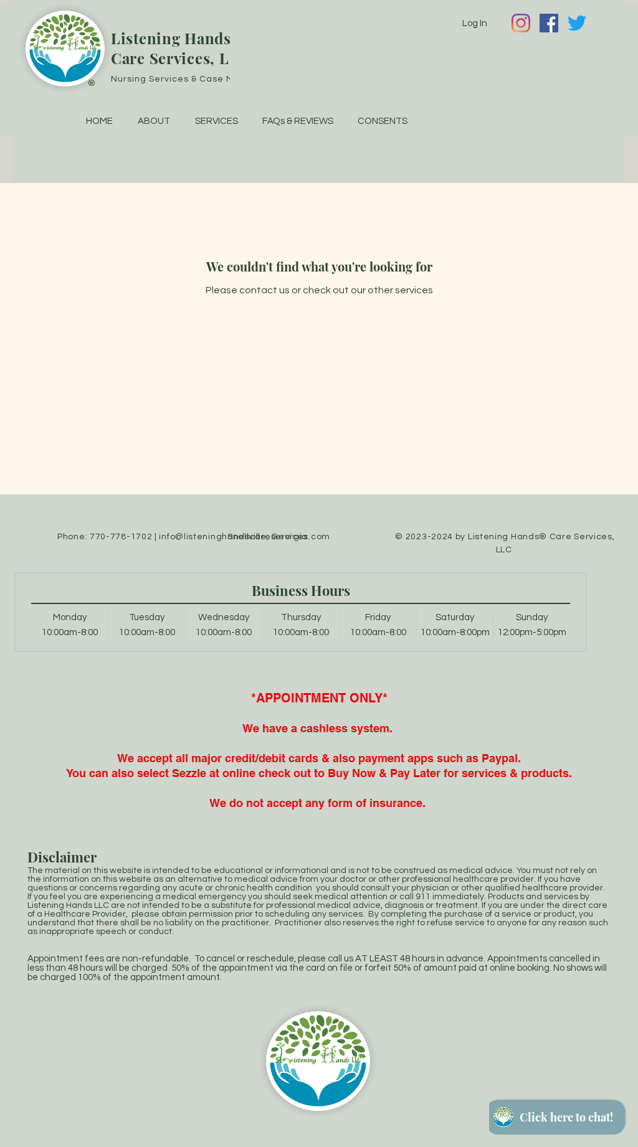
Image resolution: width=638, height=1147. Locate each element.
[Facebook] (549, 23)
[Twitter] (577, 23)
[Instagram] (521, 23)
